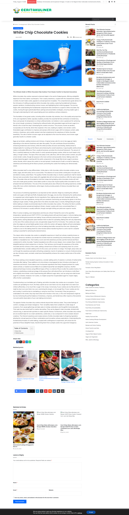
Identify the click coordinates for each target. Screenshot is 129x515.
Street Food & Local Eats (92, 328)
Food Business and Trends (93, 305)
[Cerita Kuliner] (32, 10)
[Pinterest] (46, 391)
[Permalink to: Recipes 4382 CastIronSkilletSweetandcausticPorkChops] (49, 363)
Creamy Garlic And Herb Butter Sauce (96, 258)
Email (15, 490)
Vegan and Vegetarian (92, 337)
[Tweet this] (20, 342)
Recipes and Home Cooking (93, 325)
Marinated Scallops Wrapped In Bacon (23, 445)
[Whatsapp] (30, 342)
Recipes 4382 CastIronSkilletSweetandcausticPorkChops (49, 378)
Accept (91, 512)
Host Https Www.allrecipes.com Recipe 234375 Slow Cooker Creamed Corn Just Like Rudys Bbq (71, 427)
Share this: (18, 331)
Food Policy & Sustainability (93, 307)
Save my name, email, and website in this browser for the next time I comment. (37, 497)
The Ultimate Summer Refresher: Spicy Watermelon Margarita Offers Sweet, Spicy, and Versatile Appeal (106, 32)
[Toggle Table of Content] (31, 328)
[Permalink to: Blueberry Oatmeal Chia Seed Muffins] (27, 364)
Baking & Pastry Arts (91, 290)
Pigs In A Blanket (90, 277)
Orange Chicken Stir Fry (68, 382)
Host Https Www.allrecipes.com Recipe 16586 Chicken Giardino (47, 426)
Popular (99, 139)
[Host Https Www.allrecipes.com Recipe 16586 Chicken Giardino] (47, 417)
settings (79, 513)
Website (51, 490)
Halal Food (88, 313)
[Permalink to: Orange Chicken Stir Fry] (71, 365)
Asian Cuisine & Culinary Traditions (95, 287)
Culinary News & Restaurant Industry (96, 296)
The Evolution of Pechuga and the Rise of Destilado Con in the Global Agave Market (106, 62)
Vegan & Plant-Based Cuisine (93, 334)
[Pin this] (23, 342)
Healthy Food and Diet (92, 316)
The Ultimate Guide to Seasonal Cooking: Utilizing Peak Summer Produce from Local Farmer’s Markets (105, 94)
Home (16, 24)
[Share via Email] (58, 391)
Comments (110, 139)
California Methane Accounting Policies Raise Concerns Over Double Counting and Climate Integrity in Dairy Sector (105, 113)
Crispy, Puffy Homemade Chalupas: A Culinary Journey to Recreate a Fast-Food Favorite (106, 42)
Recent (90, 139)
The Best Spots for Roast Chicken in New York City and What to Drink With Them (106, 70)
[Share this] (17, 342)
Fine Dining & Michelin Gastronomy (95, 302)
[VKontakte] (54, 391)
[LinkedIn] (37, 391)
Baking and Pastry (90, 293)
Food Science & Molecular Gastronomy (96, 310)
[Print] (62, 391)
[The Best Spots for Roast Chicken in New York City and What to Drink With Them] (90, 71)
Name (15, 482)
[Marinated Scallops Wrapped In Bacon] (23, 427)
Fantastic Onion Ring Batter (93, 267)
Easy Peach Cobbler (103, 102)
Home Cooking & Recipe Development (96, 319)
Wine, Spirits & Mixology (92, 339)
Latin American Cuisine (92, 322)
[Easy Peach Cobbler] (90, 104)
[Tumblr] (41, 391)
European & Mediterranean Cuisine (95, 299)
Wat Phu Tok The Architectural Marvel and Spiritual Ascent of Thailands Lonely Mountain (106, 53)
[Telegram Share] (26, 342)
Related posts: (19, 333)
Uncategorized (23, 24)
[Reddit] (50, 391)
